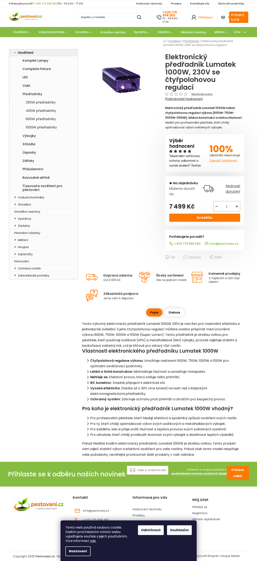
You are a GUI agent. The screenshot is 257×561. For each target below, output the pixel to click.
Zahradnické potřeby (33, 275)
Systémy (24, 218)
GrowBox (24, 204)
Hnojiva (23, 247)
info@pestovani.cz (224, 244)
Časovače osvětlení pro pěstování (42, 188)
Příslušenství (33, 169)
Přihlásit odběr (237, 473)
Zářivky (28, 160)
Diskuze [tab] (174, 312)
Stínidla (29, 144)
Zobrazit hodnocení (223, 160)
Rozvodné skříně (36, 177)
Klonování (21, 261)
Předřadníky (32, 94)
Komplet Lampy (35, 60)
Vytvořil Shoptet (207, 556)
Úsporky (29, 152)
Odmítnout (151, 530)
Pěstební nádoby (27, 233)
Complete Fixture (37, 69)
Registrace (199, 513)
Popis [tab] (154, 312)
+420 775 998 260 (170, 14)
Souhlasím (179, 530)
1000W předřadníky (41, 127)
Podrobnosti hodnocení (184, 99)
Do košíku (205, 217)
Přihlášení (205, 17)
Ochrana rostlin (29, 268)
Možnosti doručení (233, 189)
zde (93, 540)
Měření (23, 240)
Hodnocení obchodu (149, 3)
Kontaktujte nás (199, 3)
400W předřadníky (41, 110)
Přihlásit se (199, 507)
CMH (26, 85)
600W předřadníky (41, 119)
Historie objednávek (206, 519)
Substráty (25, 254)
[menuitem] (21, 32)
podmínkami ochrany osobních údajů (199, 473)
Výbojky (29, 136)
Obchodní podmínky (231, 3)
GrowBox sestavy (27, 211)
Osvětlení (26, 53)
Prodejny (176, 3)
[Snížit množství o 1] (217, 206)
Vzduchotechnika (31, 197)
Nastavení (78, 551)
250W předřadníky (41, 102)
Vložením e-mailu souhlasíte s (199, 471)
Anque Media (230, 556)
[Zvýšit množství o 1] (237, 206)
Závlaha (24, 226)
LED (25, 77)
